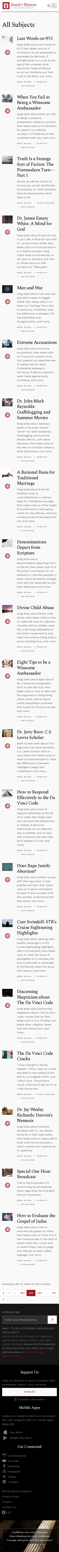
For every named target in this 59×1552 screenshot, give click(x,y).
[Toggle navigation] (53, 5)
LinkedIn (13, 1482)
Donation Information (31, 1399)
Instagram (14, 1471)
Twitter (12, 1476)
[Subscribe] (52, 1320)
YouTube (13, 1461)
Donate (29, 1392)
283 (23, 1293)
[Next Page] (3, 1299)
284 (32, 1293)
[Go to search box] (49, 5)
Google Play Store (21, 1437)
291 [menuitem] (54, 1292)
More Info (8, 1423)
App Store (16, 1432)
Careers (7, 1501)
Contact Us (9, 1507)
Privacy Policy (10, 1496)
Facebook (14, 1466)
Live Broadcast (17, 1455)
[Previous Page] (3, 1293)
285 (40, 1293)
